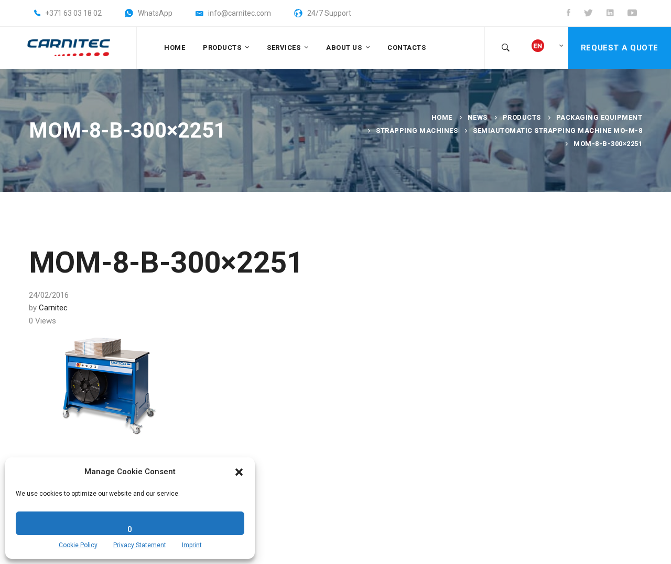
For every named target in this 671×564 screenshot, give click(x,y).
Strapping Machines (417, 130)
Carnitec (53, 307)
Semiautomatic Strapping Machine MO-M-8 (557, 130)
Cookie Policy (78, 545)
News (478, 117)
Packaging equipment (599, 117)
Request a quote (619, 48)
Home (441, 117)
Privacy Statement (139, 545)
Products (522, 117)
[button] (239, 472)
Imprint (192, 545)
